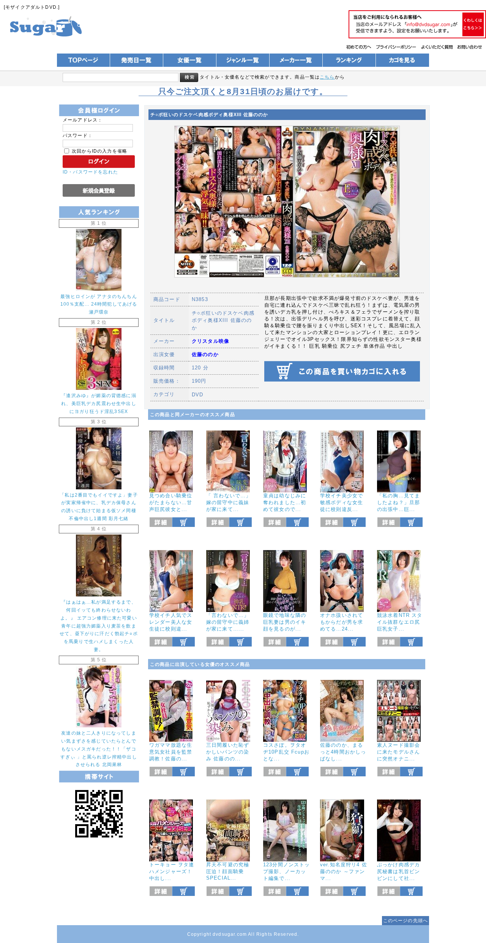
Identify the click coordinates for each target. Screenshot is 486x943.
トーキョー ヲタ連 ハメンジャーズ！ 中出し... (171, 871)
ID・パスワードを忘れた (90, 171)
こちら (327, 76)
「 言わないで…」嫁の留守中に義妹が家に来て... (228, 502)
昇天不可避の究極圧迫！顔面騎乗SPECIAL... (227, 871)
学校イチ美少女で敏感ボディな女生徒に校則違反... (341, 502)
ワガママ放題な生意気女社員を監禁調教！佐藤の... (170, 752)
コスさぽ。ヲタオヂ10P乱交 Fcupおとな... (286, 752)
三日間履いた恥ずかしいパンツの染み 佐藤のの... (227, 752)
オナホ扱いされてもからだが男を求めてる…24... (341, 622)
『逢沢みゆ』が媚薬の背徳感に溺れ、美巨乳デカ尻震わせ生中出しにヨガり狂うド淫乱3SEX (98, 403)
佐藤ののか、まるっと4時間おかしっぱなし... (343, 752)
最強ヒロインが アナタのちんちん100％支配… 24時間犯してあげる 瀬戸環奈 (98, 304)
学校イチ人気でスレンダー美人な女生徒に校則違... (170, 622)
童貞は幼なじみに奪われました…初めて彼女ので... (284, 502)
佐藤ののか (205, 354)
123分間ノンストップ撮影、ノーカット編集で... (286, 871)
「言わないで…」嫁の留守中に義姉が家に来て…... (227, 622)
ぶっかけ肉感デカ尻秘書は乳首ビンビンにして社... (398, 871)
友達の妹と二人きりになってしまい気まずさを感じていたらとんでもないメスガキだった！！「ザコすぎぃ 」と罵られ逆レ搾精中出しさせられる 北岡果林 (98, 748)
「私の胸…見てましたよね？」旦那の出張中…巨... (398, 502)
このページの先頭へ (405, 920)
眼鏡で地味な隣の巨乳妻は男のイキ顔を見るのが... (284, 622)
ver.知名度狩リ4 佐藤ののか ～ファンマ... (343, 871)
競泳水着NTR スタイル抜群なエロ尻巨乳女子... (400, 622)
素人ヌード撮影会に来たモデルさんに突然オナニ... (398, 752)
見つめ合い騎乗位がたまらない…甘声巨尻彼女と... (170, 502)
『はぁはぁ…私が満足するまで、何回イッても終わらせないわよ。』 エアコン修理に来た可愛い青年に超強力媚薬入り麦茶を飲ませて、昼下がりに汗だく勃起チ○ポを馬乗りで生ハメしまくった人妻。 (99, 625)
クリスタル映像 (210, 341)
